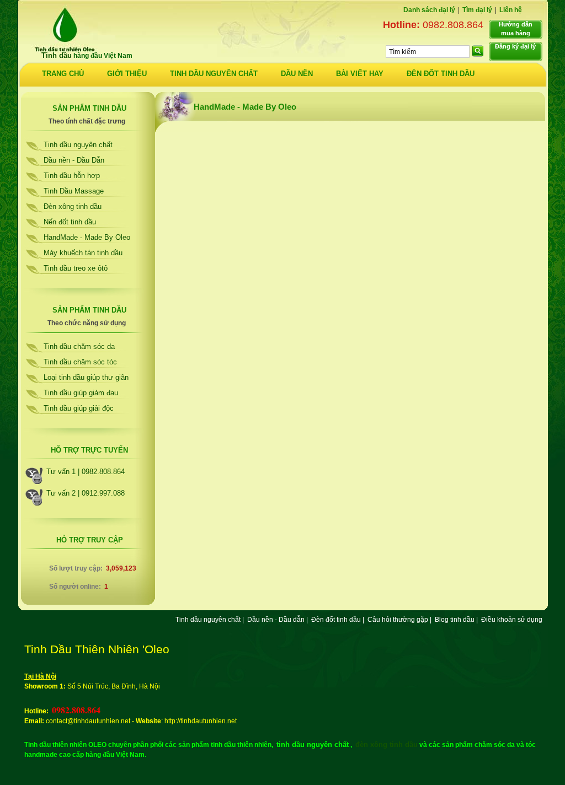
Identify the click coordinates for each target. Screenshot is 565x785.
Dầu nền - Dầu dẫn (276, 619)
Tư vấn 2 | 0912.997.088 (85, 493)
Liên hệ (510, 10)
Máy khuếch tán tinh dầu (83, 253)
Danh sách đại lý (429, 10)
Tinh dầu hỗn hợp (72, 175)
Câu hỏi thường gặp (397, 619)
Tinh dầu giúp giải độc (79, 408)
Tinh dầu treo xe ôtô (76, 268)
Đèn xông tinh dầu (73, 206)
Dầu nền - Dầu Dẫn (74, 160)
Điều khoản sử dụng (511, 619)
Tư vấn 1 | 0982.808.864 (85, 471)
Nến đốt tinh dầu (70, 222)
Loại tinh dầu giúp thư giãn (86, 377)
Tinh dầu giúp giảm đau (81, 393)
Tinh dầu (56, 55)
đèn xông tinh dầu (386, 744)
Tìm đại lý (477, 10)
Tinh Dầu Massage (74, 191)
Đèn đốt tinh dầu (336, 619)
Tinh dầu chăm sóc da (79, 346)
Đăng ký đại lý (515, 46)
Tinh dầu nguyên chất (78, 145)
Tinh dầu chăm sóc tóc (80, 362)
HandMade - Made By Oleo (87, 237)
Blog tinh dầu (455, 619)
